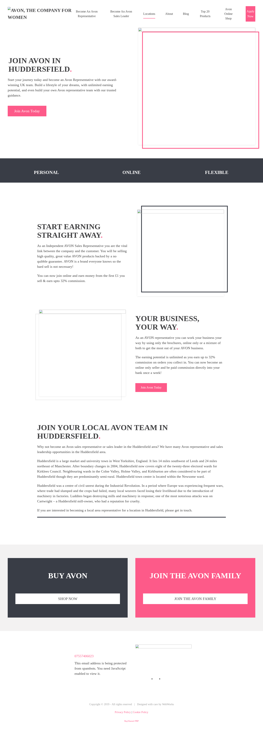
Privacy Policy (123, 712)
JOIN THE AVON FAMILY (195, 599)
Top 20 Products (205, 14)
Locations (149, 13)
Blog (186, 13)
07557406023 (84, 656)
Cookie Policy (140, 712)
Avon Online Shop (228, 14)
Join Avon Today (27, 111)
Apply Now (250, 14)
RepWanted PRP (131, 721)
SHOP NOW (67, 599)
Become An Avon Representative (87, 14)
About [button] (169, 13)
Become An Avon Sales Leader (121, 14)
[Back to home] (41, 14)
